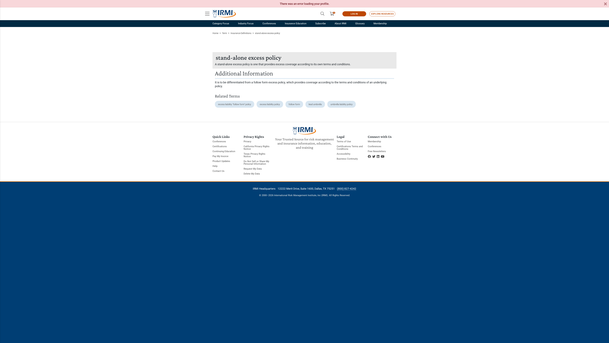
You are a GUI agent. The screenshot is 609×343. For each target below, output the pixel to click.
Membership (380, 23)
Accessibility (343, 153)
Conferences (269, 23)
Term (224, 33)
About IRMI (340, 23)
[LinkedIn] (378, 156)
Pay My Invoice (220, 156)
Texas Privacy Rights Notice (254, 155)
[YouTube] (382, 156)
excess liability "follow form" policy (234, 104)
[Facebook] (369, 156)
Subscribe (320, 23)
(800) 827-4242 (346, 188)
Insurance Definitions (241, 33)
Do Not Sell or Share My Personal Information (256, 162)
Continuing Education (224, 151)
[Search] (322, 14)
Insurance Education (295, 23)
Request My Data (253, 168)
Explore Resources (382, 14)
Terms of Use (344, 141)
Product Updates (221, 161)
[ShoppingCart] (333, 14)
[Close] (605, 4)
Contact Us (218, 171)
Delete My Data (252, 173)
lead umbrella (315, 104)
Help (215, 166)
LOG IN (354, 14)
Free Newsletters (377, 151)
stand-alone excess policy (267, 33)
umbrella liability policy (342, 104)
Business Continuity (347, 158)
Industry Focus (246, 23)
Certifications (220, 146)
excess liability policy (270, 104)
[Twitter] (373, 156)
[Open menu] (207, 14)
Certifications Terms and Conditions (350, 147)
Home (215, 33)
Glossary (360, 23)
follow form (294, 104)
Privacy (247, 141)
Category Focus (221, 23)
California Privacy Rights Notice (256, 147)
